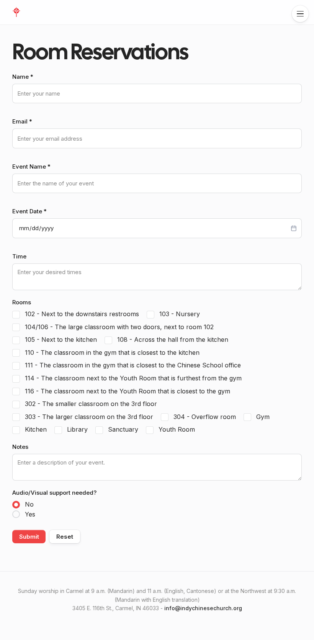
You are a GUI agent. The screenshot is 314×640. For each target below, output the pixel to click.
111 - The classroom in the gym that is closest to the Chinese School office (132, 365)
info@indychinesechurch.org (203, 608)
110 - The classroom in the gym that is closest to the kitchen (111, 352)
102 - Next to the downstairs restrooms (81, 314)
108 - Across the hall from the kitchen (171, 339)
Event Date (29, 211)
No (29, 504)
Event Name (31, 166)
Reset (64, 536)
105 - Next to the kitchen (60, 339)
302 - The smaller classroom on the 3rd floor (90, 404)
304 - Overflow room (204, 417)
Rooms (21, 302)
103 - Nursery (178, 314)
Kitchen (35, 429)
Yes (30, 514)
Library (76, 429)
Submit (29, 536)
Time (19, 256)
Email (22, 121)
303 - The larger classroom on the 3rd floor (88, 417)
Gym (262, 417)
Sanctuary (122, 429)
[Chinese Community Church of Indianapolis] (16, 12)
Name (22, 76)
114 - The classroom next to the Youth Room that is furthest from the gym (132, 378)
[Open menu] (300, 13)
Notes (20, 446)
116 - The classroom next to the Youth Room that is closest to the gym (126, 391)
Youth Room (176, 429)
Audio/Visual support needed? (54, 492)
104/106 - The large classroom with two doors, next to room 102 (118, 327)
